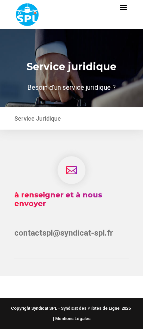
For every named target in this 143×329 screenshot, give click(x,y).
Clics (71, 285)
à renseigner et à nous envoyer (58, 199)
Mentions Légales (72, 318)
